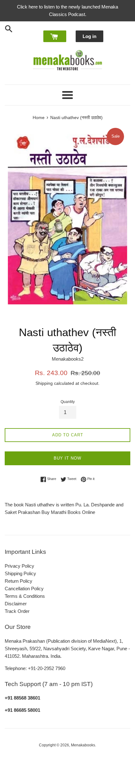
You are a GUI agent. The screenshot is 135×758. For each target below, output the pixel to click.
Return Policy (18, 581)
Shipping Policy (20, 573)
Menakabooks (83, 745)
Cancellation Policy (24, 588)
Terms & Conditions (25, 596)
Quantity (68, 402)
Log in (89, 36)
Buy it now (67, 458)
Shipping (44, 383)
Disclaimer (16, 603)
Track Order (17, 611)
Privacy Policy (19, 566)
